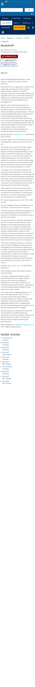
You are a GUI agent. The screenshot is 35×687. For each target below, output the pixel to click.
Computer (5, 18)
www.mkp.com (19, 134)
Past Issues (27, 18)
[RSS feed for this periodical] (2, 32)
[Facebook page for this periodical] (33, 27)
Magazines (10, 38)
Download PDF (10, 56)
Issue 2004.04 (6, 23)
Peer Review (6, 28)
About (16, 23)
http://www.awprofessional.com (22, 325)
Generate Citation (9, 65)
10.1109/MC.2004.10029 (19, 52)
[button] (32, 14)
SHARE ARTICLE (9, 60)
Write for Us (27, 23)
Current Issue (16, 18)
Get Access (19, 27)
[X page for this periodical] (28, 27)
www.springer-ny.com (14, 266)
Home (3, 38)
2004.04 (26, 38)
